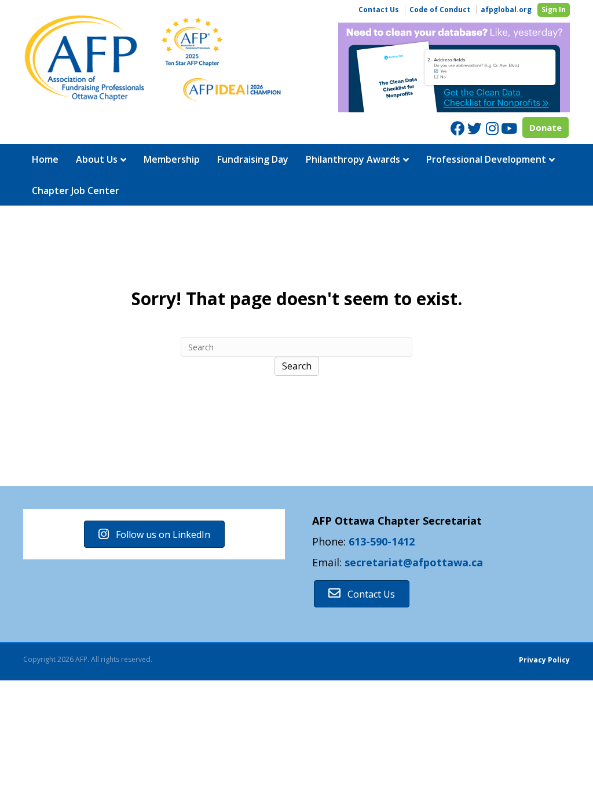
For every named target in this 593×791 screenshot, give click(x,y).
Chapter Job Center (75, 190)
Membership (172, 159)
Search (297, 366)
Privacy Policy (544, 660)
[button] (154, 534)
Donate (545, 127)
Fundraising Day (252, 159)
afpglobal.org (506, 9)
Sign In (553, 9)
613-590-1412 (382, 541)
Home (45, 159)
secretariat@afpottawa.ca (414, 562)
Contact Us (378, 9)
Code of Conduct (439, 9)
